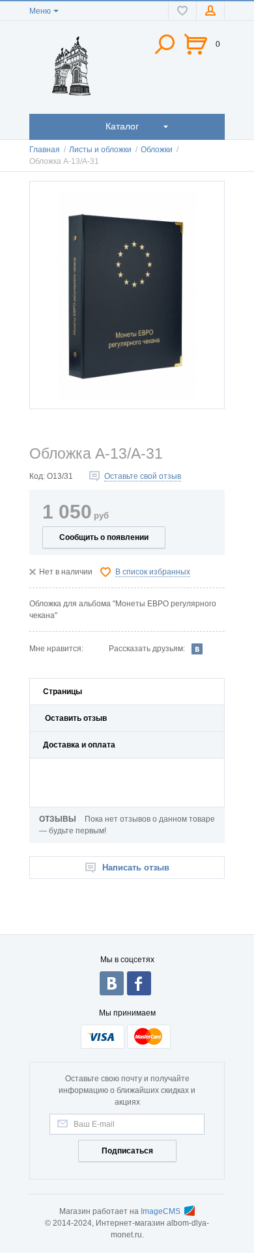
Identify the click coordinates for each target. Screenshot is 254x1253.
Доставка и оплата (79, 744)
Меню (40, 11)
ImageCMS (160, 1211)
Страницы (62, 691)
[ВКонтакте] (197, 648)
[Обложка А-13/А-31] (127, 295)
